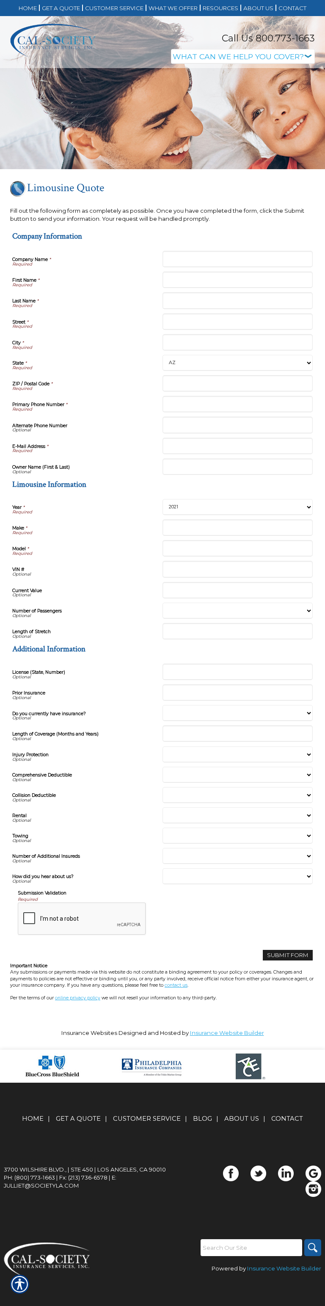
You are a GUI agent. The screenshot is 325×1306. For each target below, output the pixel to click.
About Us (241, 1118)
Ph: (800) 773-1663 (29, 1177)
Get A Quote (78, 1118)
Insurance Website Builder (227, 1032)
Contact (287, 1118)
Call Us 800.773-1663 (268, 38)
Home (33, 1118)
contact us (176, 985)
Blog (202, 1118)
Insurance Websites (89, 1032)
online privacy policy (77, 998)
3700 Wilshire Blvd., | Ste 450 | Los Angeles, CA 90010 (85, 1169)
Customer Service (147, 1118)
